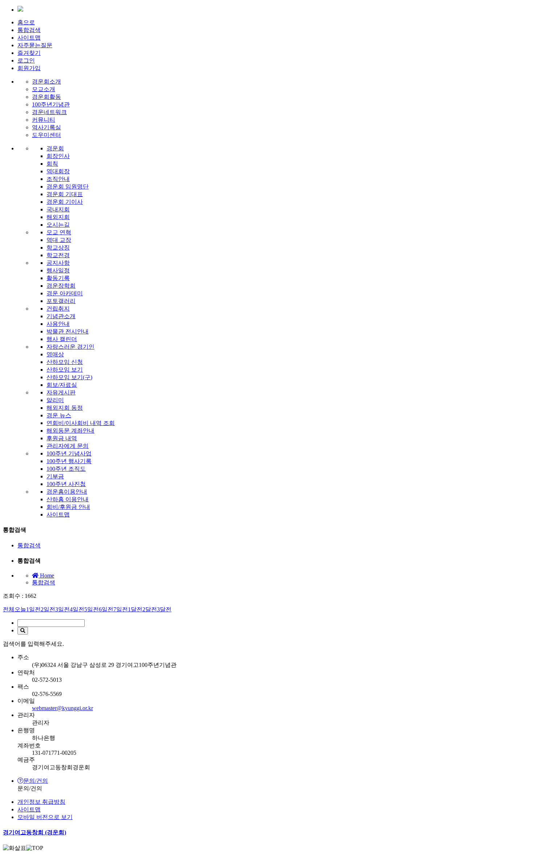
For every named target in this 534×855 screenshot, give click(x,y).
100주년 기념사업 (69, 453)
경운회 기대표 (64, 194)
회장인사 (58, 156)
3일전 (62, 609)
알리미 (55, 400)
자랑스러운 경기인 (70, 347)
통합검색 (29, 30)
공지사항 (58, 263)
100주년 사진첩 (66, 484)
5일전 (91, 609)
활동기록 (58, 278)
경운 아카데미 (64, 293)
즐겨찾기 (29, 53)
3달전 (164, 609)
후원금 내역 (61, 438)
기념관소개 (61, 316)
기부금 (55, 476)
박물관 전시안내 (67, 331)
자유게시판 (61, 392)
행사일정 (58, 270)
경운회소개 (46, 81)
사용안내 (58, 324)
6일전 (106, 609)
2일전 (48, 609)
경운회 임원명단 (67, 186)
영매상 (55, 354)
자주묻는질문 (34, 45)
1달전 (135, 609)
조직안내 (58, 179)
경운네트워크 (49, 112)
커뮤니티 (43, 120)
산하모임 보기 (64, 369)
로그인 (26, 60)
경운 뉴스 (58, 415)
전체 (9, 609)
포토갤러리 (61, 301)
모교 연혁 (58, 232)
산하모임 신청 (64, 362)
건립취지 (58, 308)
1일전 (33, 609)
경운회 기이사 (64, 202)
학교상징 (58, 247)
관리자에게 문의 (67, 446)
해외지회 (58, 217)
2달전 (149, 609)
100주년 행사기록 (69, 461)
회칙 (52, 164)
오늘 (20, 609)
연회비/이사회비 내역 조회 (80, 423)
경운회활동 (46, 97)
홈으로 (26, 22)
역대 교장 (58, 240)
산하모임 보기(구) (69, 377)
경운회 (55, 148)
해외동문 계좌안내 (70, 431)
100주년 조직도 (66, 469)
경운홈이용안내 (66, 492)
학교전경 (58, 255)
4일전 (77, 609)
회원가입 (29, 68)
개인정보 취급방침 (41, 802)
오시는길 (58, 225)
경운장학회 (61, 286)
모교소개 (43, 89)
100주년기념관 (51, 104)
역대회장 (58, 171)
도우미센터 (46, 135)
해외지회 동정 (64, 408)
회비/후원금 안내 (68, 507)
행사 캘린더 (61, 339)
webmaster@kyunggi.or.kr (62, 708)
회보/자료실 (61, 385)
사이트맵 (29, 38)
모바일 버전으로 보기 (45, 817)
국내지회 (58, 209)
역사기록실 (46, 127)
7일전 (120, 609)
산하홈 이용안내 (67, 499)
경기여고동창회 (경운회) (34, 832)
